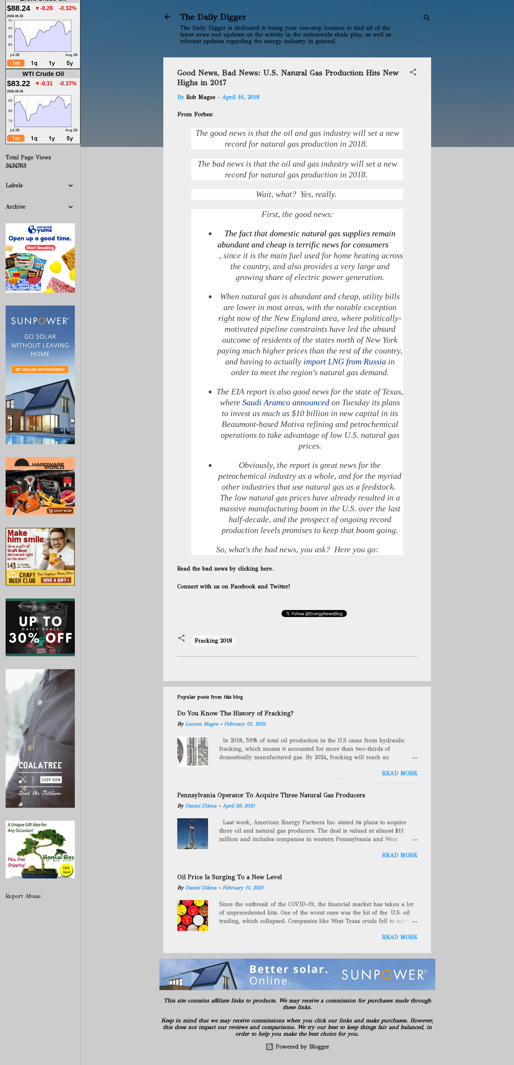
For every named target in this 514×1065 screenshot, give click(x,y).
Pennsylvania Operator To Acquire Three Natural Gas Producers (271, 795)
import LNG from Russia (343, 361)
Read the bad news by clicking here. (225, 568)
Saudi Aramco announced (285, 402)
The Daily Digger (213, 17)
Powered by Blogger (301, 1046)
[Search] (427, 19)
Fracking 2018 (213, 640)
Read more (399, 773)
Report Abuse (23, 896)
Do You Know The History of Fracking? (235, 713)
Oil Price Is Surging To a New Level (229, 877)
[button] (413, 73)
